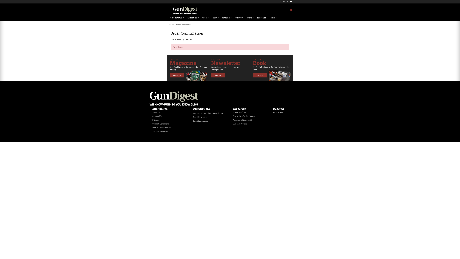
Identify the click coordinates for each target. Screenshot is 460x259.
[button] (249, 10)
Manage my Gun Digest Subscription (208, 113)
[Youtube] (291, 1)
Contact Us (156, 116)
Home (171, 25)
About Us (156, 112)
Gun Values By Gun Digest (244, 116)
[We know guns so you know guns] (185, 10)
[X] (287, 1)
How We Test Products (162, 128)
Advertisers (278, 112)
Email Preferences (200, 121)
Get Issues (177, 75)
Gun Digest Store (240, 124)
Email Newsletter (200, 117)
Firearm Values (239, 112)
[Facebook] (281, 1)
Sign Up (218, 75)
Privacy (155, 120)
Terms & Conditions (160, 124)
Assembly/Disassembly (243, 120)
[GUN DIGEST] (230, 98)
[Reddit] (284, 1)
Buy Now (260, 75)
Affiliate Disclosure (160, 131)
